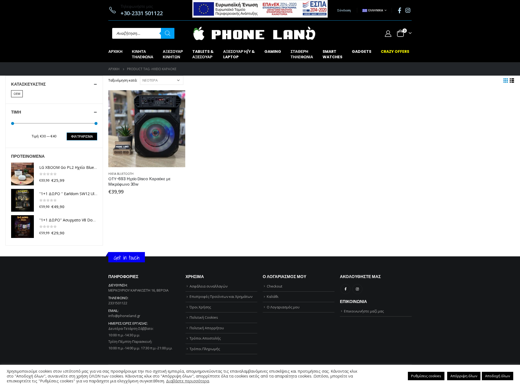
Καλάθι (272, 296)
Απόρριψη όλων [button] (463, 375)
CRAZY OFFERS (395, 51)
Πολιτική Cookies (204, 317)
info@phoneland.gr (124, 315)
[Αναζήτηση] (167, 33)
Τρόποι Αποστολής (205, 338)
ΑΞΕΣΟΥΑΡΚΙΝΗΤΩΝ (173, 54)
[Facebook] (399, 10)
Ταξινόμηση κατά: (122, 80)
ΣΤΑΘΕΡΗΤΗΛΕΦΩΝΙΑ (302, 54)
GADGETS (361, 51)
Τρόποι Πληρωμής (205, 348)
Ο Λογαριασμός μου (283, 307)
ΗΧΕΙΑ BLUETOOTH (121, 174)
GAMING (272, 51)
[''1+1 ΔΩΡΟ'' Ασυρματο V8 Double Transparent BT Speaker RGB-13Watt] (22, 226)
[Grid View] (505, 80)
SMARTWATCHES (332, 54)
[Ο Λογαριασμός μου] (388, 33)
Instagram (357, 289)
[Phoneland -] (254, 33)
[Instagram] (407, 10)
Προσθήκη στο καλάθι (176, 99)
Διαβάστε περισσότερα (187, 380)
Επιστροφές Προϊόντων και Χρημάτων (221, 296)
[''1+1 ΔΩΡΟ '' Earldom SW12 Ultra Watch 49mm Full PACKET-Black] (22, 200)
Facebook (345, 289)
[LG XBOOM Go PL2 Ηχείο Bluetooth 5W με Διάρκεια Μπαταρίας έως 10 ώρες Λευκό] (22, 174)
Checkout (274, 286)
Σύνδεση (344, 10)
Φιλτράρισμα (82, 136)
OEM (17, 94)
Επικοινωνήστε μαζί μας (364, 311)
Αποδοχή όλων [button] (497, 375)
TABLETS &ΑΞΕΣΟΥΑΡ (203, 54)
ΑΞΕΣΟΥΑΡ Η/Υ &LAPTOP (239, 54)
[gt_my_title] (146, 128)
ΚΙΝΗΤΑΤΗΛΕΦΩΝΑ (142, 54)
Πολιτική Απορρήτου (207, 327)
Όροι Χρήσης (200, 307)
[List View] (512, 80)
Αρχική (115, 51)
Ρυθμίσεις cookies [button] (426, 375)
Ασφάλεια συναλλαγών (208, 286)
